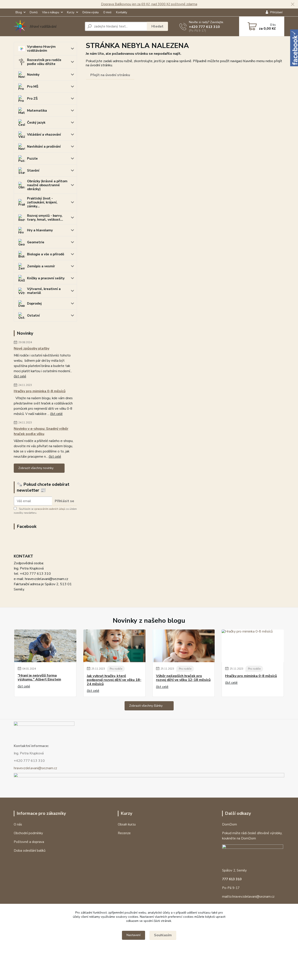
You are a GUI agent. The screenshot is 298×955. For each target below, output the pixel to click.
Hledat (157, 26)
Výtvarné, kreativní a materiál (44, 291)
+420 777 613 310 (204, 26)
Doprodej (34, 303)
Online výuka (90, 12)
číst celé (20, 376)
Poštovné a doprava (29, 842)
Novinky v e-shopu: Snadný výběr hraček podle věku (41, 431)
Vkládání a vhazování (44, 134)
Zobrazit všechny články (146, 706)
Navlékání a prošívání (44, 146)
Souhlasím (163, 935)
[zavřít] (292, 4)
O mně (107, 12)
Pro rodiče (116, 668)
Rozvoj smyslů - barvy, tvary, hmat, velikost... (45, 217)
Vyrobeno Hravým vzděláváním (41, 48)
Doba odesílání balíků (29, 850)
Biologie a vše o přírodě (45, 254)
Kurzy (70, 12)
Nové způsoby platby (31, 348)
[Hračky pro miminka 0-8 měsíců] (253, 645)
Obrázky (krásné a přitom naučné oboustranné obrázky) (47, 185)
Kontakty (121, 12)
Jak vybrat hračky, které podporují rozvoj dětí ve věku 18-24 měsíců (114, 680)
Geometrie (35, 242)
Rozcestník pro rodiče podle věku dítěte (44, 62)
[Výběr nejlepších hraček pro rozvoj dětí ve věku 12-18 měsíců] (183, 645)
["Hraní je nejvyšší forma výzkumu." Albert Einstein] (45, 645)
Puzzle (32, 158)
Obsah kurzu (127, 824)
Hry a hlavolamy (40, 230)
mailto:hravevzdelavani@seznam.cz (248, 896)
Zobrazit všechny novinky (35, 468)
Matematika (37, 110)
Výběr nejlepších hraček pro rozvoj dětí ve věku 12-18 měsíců (183, 678)
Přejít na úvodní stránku (110, 75)
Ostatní (33, 315)
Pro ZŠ (32, 98)
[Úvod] (47, 26)
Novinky (33, 74)
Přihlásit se (64, 501)
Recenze (124, 833)
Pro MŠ (32, 86)
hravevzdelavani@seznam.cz (35, 768)
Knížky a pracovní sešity (46, 278)
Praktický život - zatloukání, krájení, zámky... (42, 202)
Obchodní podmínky (28, 833)
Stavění (33, 170)
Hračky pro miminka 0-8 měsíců (39, 391)
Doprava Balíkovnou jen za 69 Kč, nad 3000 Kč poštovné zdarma (149, 4)
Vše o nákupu (50, 12)
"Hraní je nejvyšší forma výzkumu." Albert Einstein (39, 678)
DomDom (229, 824)
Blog (18, 12)
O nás (18, 824)
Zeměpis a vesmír (41, 266)
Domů (34, 12)
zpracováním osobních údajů (49, 509)
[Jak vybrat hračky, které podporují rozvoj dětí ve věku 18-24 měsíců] (114, 645)
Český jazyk (36, 122)
